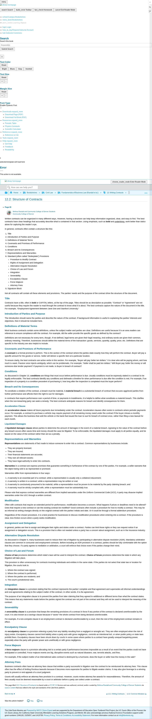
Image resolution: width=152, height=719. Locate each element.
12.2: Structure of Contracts (26, 685)
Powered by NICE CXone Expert (40, 710)
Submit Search (7, 49)
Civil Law (49, 193)
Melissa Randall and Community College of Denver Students (34, 211)
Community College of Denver (23, 214)
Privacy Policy (49, 715)
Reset (4, 65)
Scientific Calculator (13, 129)
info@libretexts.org (125, 715)
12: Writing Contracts (115, 193)
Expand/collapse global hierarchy (7, 192)
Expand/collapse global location (146, 192)
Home (16, 193)
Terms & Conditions (63, 715)
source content (10, 688)
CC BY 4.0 (53, 685)
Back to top (9, 694)
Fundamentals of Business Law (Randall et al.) (80, 193)
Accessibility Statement (81, 715)
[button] (9, 147)
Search (9, 187)
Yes (31, 701)
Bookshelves (31, 193)
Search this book (6, 41)
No (41, 701)
